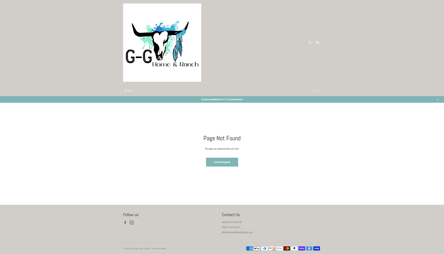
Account (317, 90)
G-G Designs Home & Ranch (140, 248)
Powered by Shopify (159, 248)
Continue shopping (222, 162)
